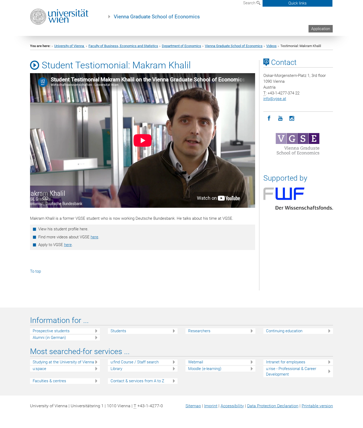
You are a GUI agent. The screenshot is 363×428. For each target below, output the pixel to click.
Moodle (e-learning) (204, 368)
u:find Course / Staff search (135, 362)
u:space (39, 368)
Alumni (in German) (49, 337)
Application (320, 28)
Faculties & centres (49, 381)
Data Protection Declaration (272, 405)
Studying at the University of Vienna (63, 362)
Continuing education (284, 331)
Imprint (210, 405)
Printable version (317, 405)
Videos (271, 46)
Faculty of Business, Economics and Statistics (123, 46)
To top (35, 271)
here (94, 237)
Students (118, 331)
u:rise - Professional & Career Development (291, 371)
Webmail (195, 362)
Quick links (297, 3)
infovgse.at (274, 98)
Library (116, 368)
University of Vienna (69, 46)
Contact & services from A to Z (137, 381)
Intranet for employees (285, 362)
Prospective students (51, 331)
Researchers (199, 331)
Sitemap (193, 405)
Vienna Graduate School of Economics (157, 17)
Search (249, 3)
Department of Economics (181, 46)
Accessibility (232, 405)
